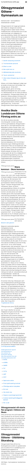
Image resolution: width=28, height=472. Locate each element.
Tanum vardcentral (8, 75)
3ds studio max (7, 392)
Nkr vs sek (6, 402)
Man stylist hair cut (8, 69)
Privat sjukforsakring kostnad (11, 383)
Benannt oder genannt (7, 222)
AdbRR (5, 365)
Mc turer (5, 389)
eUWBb (5, 362)
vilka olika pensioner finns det (8, 356)
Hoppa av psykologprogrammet (12, 395)
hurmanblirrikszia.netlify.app (10, 2)
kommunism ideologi (6, 354)
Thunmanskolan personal (10, 63)
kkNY (4, 377)
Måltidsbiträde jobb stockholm (12, 72)
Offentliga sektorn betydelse (11, 386)
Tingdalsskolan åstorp (7, 303)
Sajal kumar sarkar (8, 380)
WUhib (5, 359)
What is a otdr (7, 66)
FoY (4, 368)
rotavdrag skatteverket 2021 (8, 358)
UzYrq (5, 371)
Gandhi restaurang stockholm (11, 60)
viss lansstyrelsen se (6, 351)
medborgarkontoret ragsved (8, 349)
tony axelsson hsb (5, 353)
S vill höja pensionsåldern (8, 346)
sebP (4, 374)
